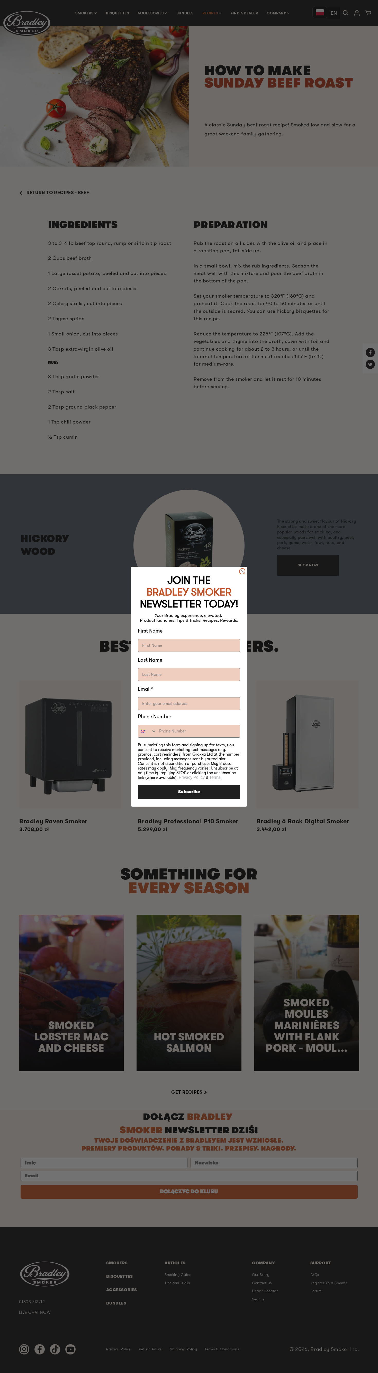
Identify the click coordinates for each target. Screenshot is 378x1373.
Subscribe (189, 792)
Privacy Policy (192, 777)
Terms (214, 777)
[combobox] (147, 731)
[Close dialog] (242, 571)
